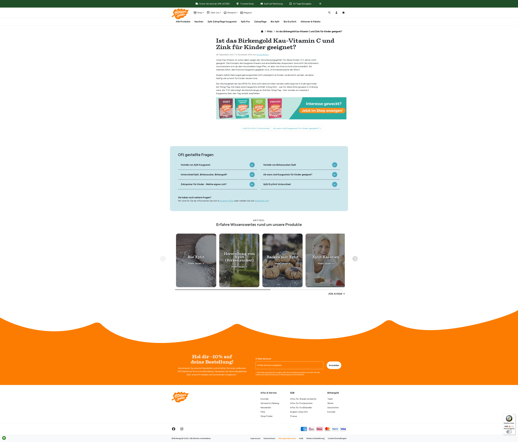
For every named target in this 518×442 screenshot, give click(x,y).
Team (330, 399)
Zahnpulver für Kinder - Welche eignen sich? (204, 184)
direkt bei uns (261, 200)
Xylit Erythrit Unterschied (256, 128)
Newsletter (266, 407)
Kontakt (264, 399)
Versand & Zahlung (270, 403)
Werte (330, 403)
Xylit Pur (245, 21)
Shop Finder (267, 416)
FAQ (263, 412)
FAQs (269, 31)
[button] (320, 3)
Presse (293, 416)
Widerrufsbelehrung (315, 438)
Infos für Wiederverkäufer (303, 399)
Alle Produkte (183, 21)
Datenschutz (269, 438)
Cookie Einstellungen (337, 438)
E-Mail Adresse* (264, 358)
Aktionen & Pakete (310, 21)
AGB (301, 438)
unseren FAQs (227, 200)
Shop (199, 12)
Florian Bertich (262, 55)
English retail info (299, 412)
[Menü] (513, 415)
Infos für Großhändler (301, 407)
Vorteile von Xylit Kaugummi (195, 164)
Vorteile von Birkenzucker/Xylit (279, 164)
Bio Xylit (275, 21)
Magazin (248, 12)
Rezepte (231, 12)
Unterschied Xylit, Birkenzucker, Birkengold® (204, 174)
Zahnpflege (260, 21)
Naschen (199, 21)
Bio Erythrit (290, 21)
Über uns (214, 12)
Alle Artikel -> (336, 293)
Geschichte (333, 407)
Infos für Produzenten (301, 403)
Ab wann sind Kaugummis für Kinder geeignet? (296, 128)
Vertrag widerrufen (287, 438)
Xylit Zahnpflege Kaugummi (222, 21)
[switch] (509, 431)
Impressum (255, 438)
